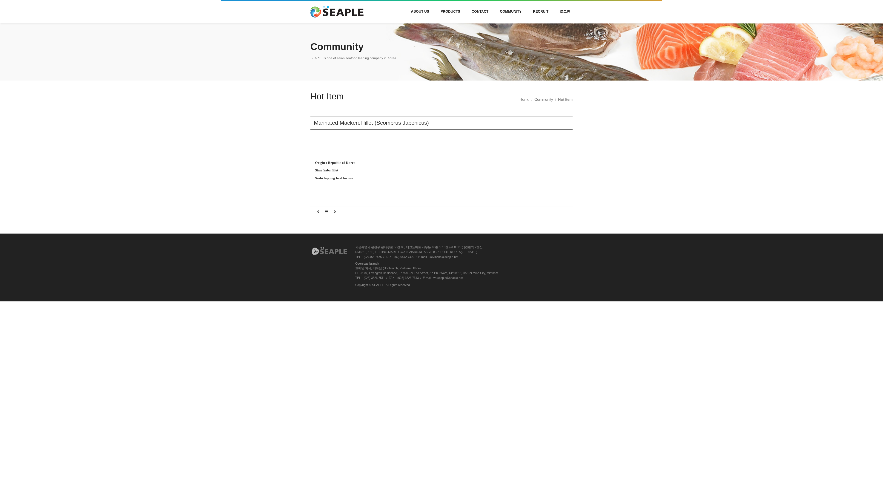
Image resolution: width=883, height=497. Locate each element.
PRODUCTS (450, 11)
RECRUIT (540, 11)
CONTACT (480, 11)
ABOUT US (420, 11)
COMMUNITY (511, 11)
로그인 (565, 11)
